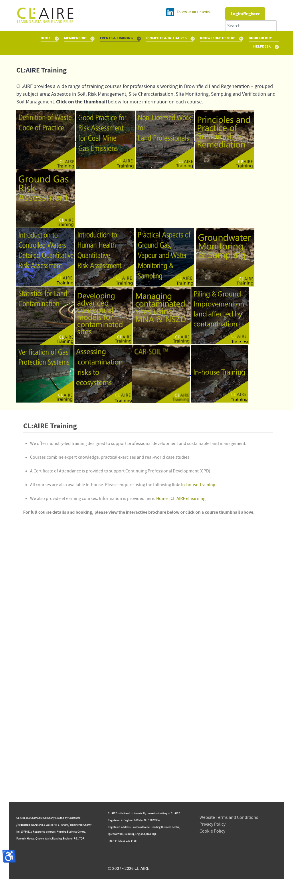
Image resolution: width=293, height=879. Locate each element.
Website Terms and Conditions (228, 817)
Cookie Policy (212, 831)
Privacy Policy (212, 824)
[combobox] (251, 25)
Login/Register (245, 13)
